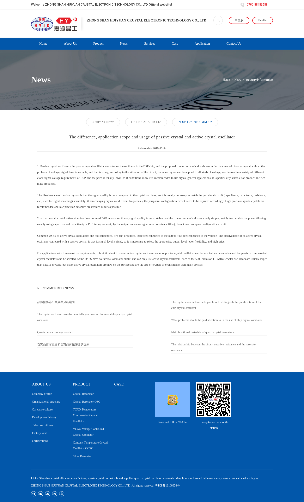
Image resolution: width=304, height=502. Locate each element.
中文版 (239, 20)
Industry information (195, 122)
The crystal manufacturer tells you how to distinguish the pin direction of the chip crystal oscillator (216, 305)
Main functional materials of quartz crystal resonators (202, 332)
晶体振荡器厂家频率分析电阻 (56, 302)
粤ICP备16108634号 (167, 485)
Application (202, 43)
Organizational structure (46, 401)
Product (98, 43)
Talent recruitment (43, 425)
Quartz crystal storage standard (55, 332)
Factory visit (39, 433)
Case (175, 43)
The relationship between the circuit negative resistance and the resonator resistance (214, 347)
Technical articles (146, 122)
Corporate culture (42, 409)
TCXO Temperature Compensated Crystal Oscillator (85, 415)
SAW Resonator (82, 456)
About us (70, 43)
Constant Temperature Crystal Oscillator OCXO (90, 445)
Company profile (42, 393)
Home (43, 43)
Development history (44, 417)
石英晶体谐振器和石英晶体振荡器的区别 (63, 344)
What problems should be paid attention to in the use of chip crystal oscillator (216, 320)
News (124, 43)
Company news (103, 122)
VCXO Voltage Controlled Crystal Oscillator (88, 431)
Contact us (233, 43)
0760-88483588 (257, 4)
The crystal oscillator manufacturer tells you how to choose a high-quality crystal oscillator (84, 317)
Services (149, 43)
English (262, 20)
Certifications (40, 441)
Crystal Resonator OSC (86, 401)
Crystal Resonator (83, 393)
